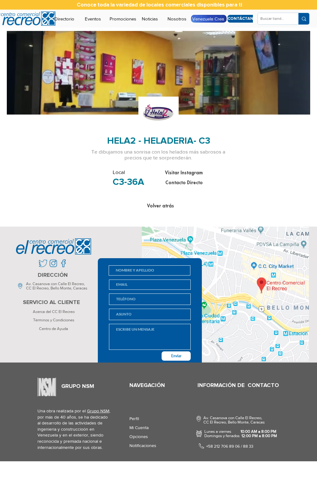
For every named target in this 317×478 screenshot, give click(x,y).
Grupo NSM (98, 410)
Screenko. (73, 470)
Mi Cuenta (139, 427)
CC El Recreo (37, 288)
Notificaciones (142, 445)
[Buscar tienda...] (303, 18)
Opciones (138, 436)
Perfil (134, 418)
